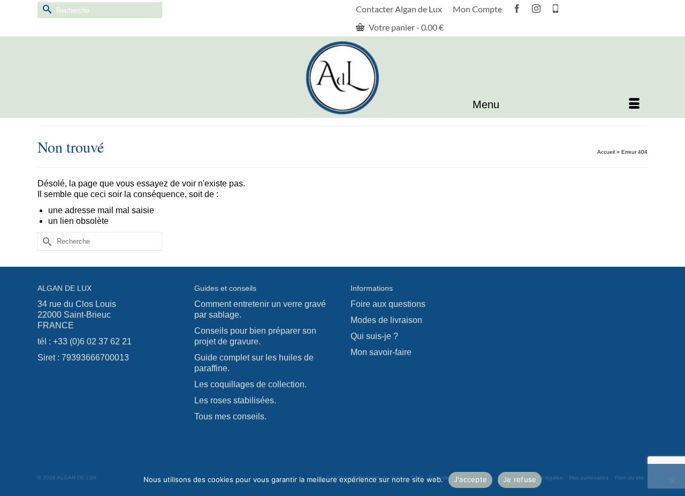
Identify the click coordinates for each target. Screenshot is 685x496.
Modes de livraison (386, 320)
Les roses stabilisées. (235, 400)
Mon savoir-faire (381, 352)
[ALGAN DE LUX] (342, 77)
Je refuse (519, 479)
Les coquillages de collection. (250, 384)
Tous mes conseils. (230, 416)
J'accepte (470, 479)
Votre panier (405, 27)
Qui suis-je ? (374, 336)
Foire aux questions (388, 304)
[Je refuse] (671, 480)
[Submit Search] (45, 9)
